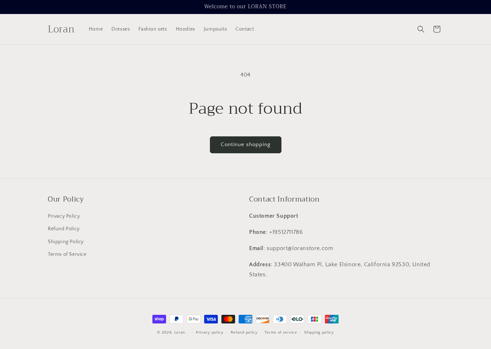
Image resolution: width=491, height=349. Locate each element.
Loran (179, 332)
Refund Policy (64, 229)
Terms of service (281, 332)
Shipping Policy (66, 242)
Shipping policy (319, 332)
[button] (421, 29)
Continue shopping (246, 144)
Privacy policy (210, 332)
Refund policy (244, 332)
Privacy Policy (64, 216)
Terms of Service (67, 254)
